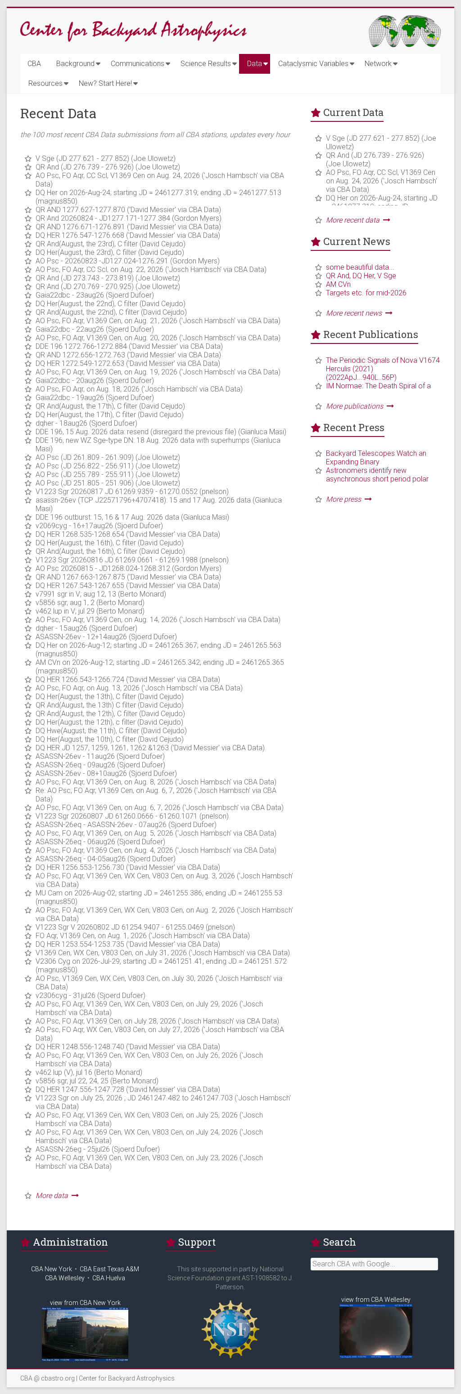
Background (75, 63)
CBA (34, 63)
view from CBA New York (85, 1302)
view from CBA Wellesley (376, 1299)
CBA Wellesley (65, 1278)
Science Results (206, 63)
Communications (137, 63)
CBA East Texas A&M (109, 1269)
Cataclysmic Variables (313, 63)
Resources (45, 83)
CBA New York (51, 1269)
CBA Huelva (108, 1278)
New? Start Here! (105, 83)
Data (254, 63)
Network (378, 63)
